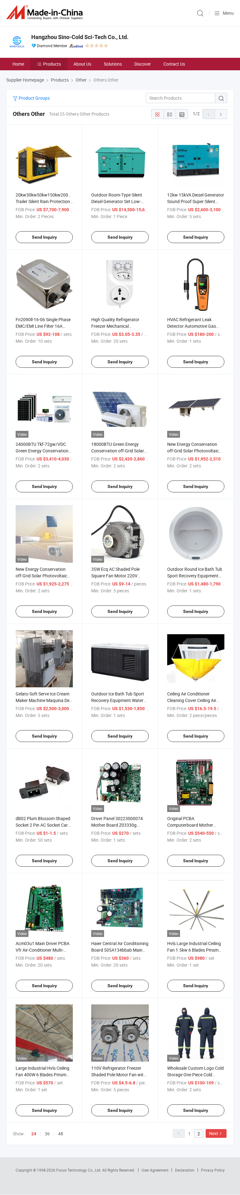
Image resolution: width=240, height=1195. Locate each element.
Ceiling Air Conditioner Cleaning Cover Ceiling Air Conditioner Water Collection (194, 700)
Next (213, 1133)
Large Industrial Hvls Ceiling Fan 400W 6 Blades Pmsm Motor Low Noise (42, 1074)
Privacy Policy (213, 1170)
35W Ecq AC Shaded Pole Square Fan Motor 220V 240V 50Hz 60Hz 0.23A (115, 575)
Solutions (113, 64)
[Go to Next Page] (221, 114)
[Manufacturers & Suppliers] (45, 12)
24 (33, 1133)
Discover (142, 64)
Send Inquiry (44, 237)
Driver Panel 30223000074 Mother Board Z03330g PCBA (117, 824)
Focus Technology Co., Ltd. (79, 1170)
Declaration (184, 1170)
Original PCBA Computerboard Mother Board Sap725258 (190, 824)
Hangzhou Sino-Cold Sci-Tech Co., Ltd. (79, 37)
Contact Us (174, 64)
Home (18, 64)
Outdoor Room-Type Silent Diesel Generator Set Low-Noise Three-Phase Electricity (119, 201)
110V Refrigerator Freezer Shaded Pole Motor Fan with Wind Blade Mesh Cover (118, 1074)
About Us (82, 64)
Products (52, 64)
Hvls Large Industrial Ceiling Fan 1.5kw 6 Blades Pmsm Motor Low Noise (194, 949)
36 (47, 1134)
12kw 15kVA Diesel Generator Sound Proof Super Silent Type (195, 201)
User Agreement (155, 1170)
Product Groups (34, 98)
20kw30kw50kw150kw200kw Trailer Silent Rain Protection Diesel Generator (45, 201)
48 (60, 1134)
